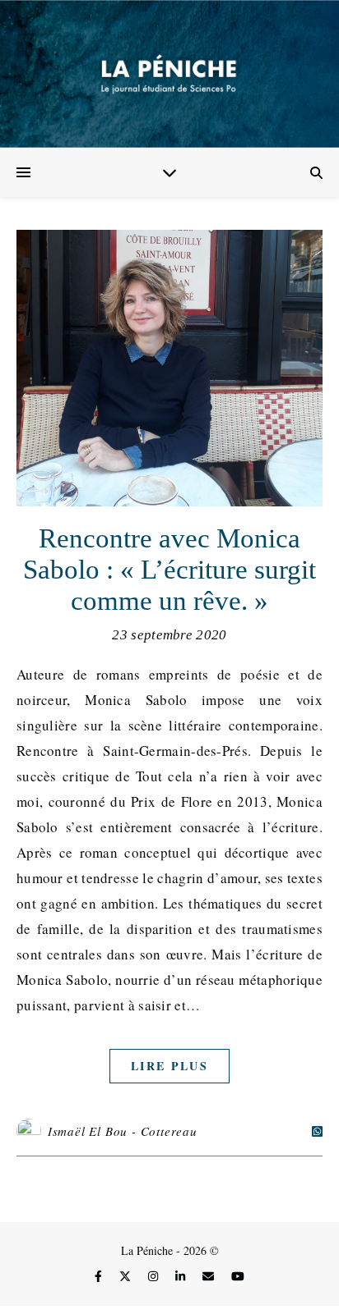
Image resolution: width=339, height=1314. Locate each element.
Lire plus (169, 1065)
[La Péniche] (169, 74)
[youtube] (237, 1276)
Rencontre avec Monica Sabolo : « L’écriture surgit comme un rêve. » (169, 570)
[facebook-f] (100, 1276)
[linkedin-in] (181, 1276)
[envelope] (209, 1276)
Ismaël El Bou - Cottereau (122, 1131)
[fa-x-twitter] (126, 1276)
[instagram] (154, 1276)
